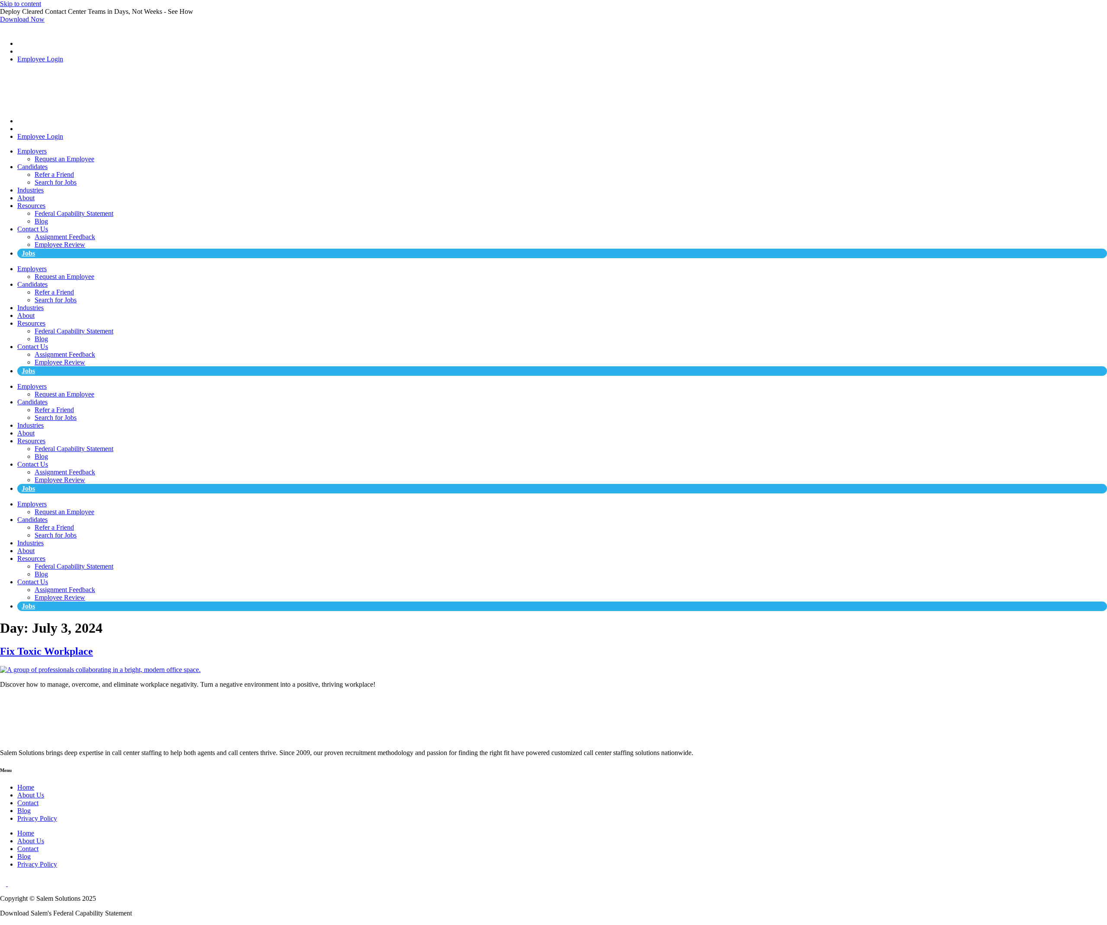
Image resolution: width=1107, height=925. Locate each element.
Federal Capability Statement (74, 213)
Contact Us (32, 229)
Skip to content (20, 3)
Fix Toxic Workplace (46, 651)
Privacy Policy (37, 818)
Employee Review (60, 244)
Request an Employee (64, 159)
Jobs (28, 253)
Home (25, 787)
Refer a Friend (54, 174)
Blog (41, 221)
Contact (27, 803)
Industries (30, 190)
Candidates (32, 166)
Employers (32, 151)
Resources (31, 205)
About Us (30, 795)
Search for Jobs (56, 182)
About (26, 198)
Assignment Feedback (65, 236)
